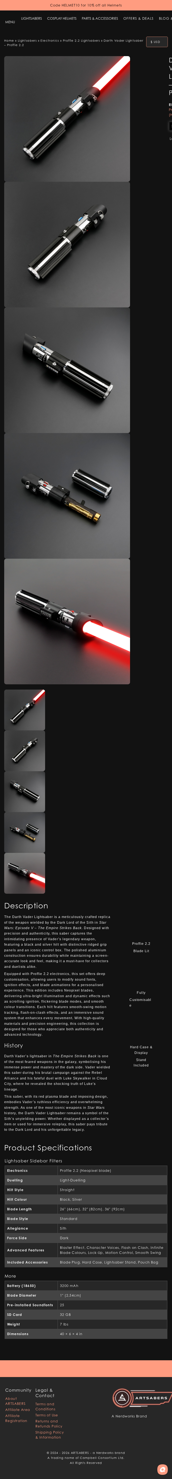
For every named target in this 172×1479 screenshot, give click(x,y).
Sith (63, 1228)
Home (9, 40)
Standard (68, 1219)
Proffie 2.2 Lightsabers (81, 40)
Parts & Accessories (100, 18)
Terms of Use (46, 1415)
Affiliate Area (17, 1410)
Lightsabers (31, 18)
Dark (64, 1238)
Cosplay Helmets (62, 18)
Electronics (49, 40)
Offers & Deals (138, 18)
